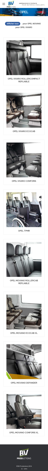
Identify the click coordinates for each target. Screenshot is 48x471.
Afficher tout (13, 23)
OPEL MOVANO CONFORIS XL (24, 432)
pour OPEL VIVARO (23, 27)
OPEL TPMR (24, 231)
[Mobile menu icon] (3, 4)
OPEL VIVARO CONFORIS (24, 181)
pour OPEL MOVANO (32, 23)
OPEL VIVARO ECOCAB (24, 131)
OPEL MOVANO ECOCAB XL (24, 333)
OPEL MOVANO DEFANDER (24, 383)
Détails (27, 57)
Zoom (20, 57)
